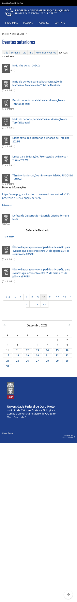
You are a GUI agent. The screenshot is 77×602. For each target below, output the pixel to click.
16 (67, 350)
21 (47, 355)
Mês (6, 52)
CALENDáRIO (18, 34)
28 (47, 360)
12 (57, 297)
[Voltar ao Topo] (68, 594)
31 (7, 366)
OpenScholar (69, 437)
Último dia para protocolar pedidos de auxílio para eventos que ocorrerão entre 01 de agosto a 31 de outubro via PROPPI (41, 251)
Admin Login (7, 433)
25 (17, 360)
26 (27, 360)
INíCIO (5, 34)
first (8, 297)
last (44, 304)
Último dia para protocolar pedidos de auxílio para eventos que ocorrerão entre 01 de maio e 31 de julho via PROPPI (41, 273)
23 (67, 355)
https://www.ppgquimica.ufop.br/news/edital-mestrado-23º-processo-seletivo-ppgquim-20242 (35, 196)
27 (37, 360)
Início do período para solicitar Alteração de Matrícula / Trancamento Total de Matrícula (37, 83)
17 (7, 355)
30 (67, 360)
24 (7, 360)
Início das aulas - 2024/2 (26, 65)
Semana (15, 52)
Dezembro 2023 (37, 325)
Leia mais (7, 205)
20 (37, 355)
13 (64, 297)
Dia (24, 52)
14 (47, 350)
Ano (31, 52)
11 (50, 297)
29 (57, 360)
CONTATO (59, 22)
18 (17, 355)
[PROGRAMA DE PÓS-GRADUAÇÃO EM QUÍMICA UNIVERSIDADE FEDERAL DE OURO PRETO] (38, 16)
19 (27, 355)
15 (57, 350)
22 (57, 355)
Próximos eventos (46, 52)
